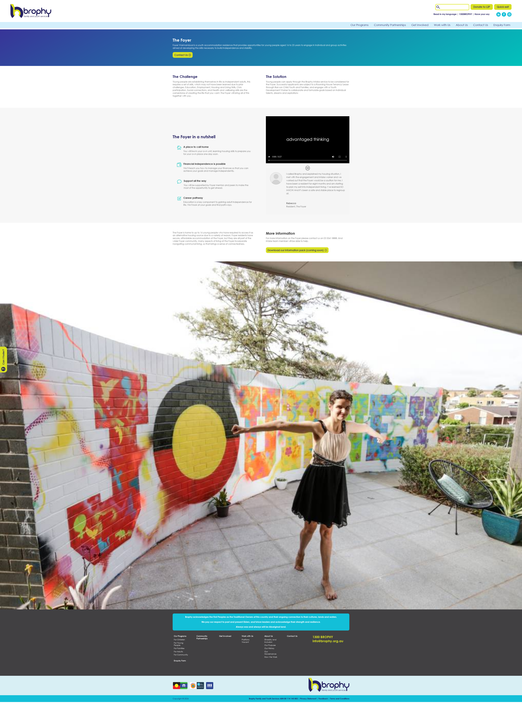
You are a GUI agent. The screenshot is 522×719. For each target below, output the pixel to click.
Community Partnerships (390, 25)
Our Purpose (270, 645)
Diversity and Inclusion (270, 640)
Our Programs (360, 25)
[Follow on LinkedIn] (498, 14)
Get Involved (419, 25)
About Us (462, 25)
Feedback (323, 698)
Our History (269, 648)
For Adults (178, 651)
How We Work (270, 657)
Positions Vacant (245, 640)
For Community (181, 654)
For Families (179, 648)
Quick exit (503, 6)
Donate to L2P (481, 6)
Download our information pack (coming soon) (296, 250)
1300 (466, 14)
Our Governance (270, 652)
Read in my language (445, 14)
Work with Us (442, 25)
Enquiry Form (501, 25)
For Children (179, 639)
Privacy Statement (308, 698)
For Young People (178, 644)
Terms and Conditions (339, 698)
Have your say (482, 14)
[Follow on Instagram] (509, 14)
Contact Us (480, 25)
